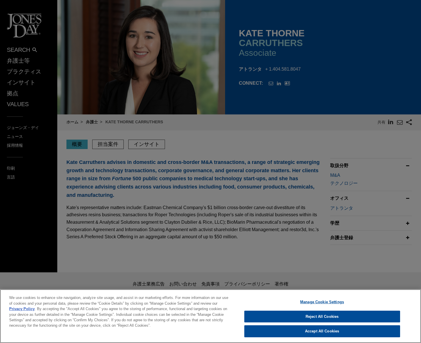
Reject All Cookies (322, 316)
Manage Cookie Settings (322, 302)
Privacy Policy (22, 309)
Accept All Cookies (322, 331)
